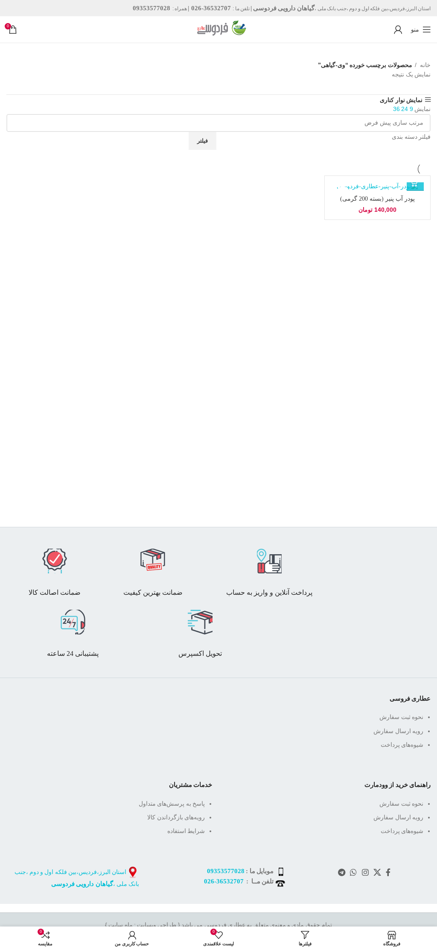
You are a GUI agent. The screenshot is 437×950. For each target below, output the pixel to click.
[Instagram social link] (365, 872)
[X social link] (377, 872)
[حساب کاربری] (398, 29)
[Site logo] (218, 29)
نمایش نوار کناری (401, 99)
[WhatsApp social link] (353, 872)
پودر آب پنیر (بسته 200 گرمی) (377, 199)
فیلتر (202, 140)
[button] (415, 182)
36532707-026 (224, 881)
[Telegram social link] (341, 872)
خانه (425, 64)
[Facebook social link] (388, 872)
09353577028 (226, 871)
